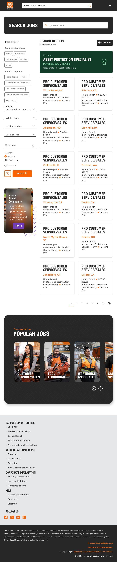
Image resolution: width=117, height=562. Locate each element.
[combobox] (56, 5)
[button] (110, 5)
